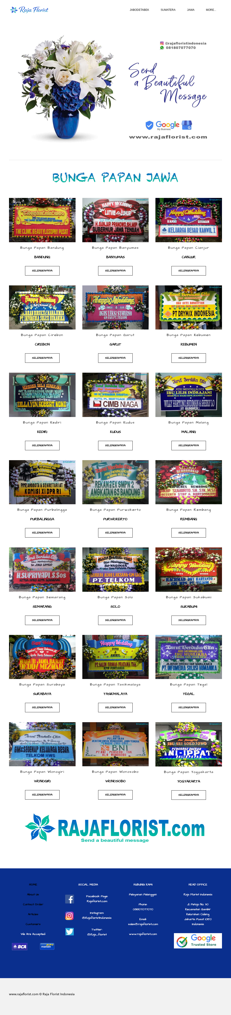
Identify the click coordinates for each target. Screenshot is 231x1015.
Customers (33, 924)
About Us (33, 894)
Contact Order (33, 904)
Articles (33, 914)
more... (211, 9)
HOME (33, 885)
